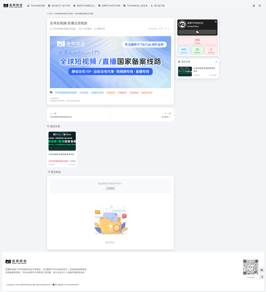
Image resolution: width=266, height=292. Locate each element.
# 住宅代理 (84, 92)
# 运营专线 (134, 92)
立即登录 (110, 188)
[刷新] (216, 61)
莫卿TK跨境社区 (26, 284)
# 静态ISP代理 (147, 92)
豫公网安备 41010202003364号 (67, 284)
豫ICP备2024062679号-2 (42, 284)
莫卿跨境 (100, 28)
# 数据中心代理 (97, 92)
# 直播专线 (111, 92)
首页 (51, 13)
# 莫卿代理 (122, 92)
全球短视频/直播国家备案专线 (61, 154)
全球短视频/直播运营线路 (63, 13)
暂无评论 (56, 172)
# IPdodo (73, 161)
